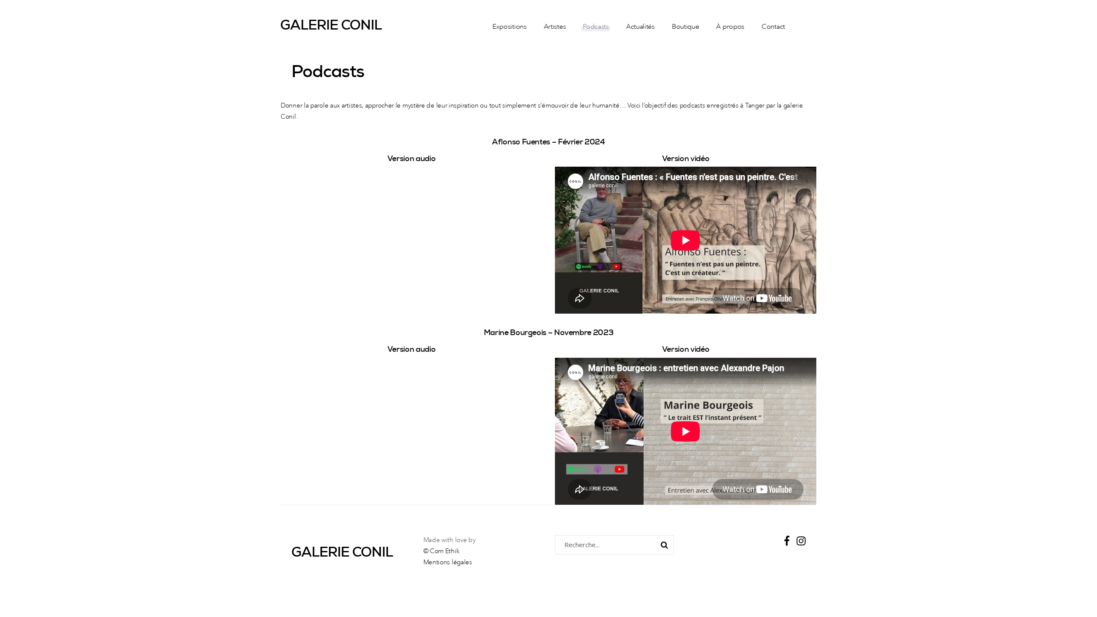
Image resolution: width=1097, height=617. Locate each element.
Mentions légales (447, 563)
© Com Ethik (441, 551)
